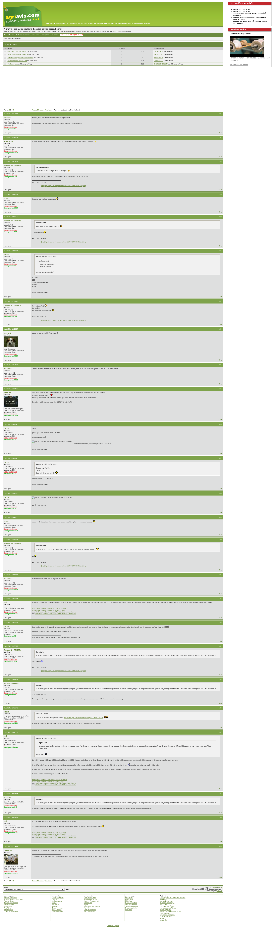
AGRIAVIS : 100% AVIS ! (242, 9)
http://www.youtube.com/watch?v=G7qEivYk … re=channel (55, 612)
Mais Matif (128, 901)
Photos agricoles (165, 910)
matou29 (7, 798)
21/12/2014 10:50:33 (11, 250)
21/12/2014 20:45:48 (11, 817)
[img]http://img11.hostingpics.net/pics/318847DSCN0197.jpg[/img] (63, 186)
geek (220, 887)
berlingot (7, 118)
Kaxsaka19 (8, 142)
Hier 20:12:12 (158, 51)
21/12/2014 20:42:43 (11, 793)
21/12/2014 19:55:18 (11, 679)
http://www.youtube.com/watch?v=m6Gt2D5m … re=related (55, 613)
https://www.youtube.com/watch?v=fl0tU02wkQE (49, 610)
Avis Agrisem (8, 910)
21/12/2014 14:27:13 (11, 493)
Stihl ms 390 (88, 903)
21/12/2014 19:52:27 (11, 646)
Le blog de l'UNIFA (166, 916)
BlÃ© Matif (128, 897)
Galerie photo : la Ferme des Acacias (172, 897)
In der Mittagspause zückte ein (18, 54)
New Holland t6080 (90, 899)
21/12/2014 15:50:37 (11, 539)
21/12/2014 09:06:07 (11, 161)
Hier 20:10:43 (158, 54)
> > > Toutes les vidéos (239, 65)
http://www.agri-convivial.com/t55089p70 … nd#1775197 (83, 717)
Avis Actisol (8, 906)
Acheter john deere (10, 897)
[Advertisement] (113, 87)
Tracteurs (48, 110)
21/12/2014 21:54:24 (11, 846)
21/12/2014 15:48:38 (11, 517)
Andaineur (55, 906)
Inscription (45, 35)
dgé (5, 603)
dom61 (6, 198)
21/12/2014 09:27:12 (11, 194)
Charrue (54, 899)
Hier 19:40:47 (158, 61)
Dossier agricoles (131, 908)
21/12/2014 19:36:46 (11, 574)
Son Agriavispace (10, 127)
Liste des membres (23, 35)
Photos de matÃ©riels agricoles (170, 911)
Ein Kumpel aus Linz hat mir (17, 51)
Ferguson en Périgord (167, 906)
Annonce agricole (131, 904)
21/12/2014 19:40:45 (11, 598)
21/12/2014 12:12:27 (11, 329)
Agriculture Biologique (167, 915)
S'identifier (54, 35)
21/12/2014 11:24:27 (11, 301)
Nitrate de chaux (57, 908)
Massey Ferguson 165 (91, 901)
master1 (7, 333)
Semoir (54, 903)
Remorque (55, 904)
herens (7, 626)
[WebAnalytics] (137, 929)
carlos (6, 255)
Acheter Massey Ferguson (13, 899)
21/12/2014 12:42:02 (11, 388)
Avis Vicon (7, 908)
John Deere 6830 (90, 910)
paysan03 (8, 850)
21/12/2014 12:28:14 (11, 365)
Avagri (162, 918)
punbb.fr (219, 891)
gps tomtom (164, 904)
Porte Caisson (56, 910)
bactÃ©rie (163, 899)
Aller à (6, 887)
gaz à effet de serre (166, 901)
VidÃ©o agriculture (131, 906)
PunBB (214, 887)
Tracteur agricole (57, 897)
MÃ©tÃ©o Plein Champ (92, 906)
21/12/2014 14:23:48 (11, 458)
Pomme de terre (57, 911)
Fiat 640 (86, 908)
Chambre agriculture (11, 911)
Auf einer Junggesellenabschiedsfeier (20, 57)
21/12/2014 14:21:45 (11, 424)
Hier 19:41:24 (158, 57)
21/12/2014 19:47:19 (11, 622)
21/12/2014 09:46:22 (11, 217)
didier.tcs (7, 393)
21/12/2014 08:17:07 (11, 137)
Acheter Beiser (9, 901)
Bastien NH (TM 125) (12, 166)
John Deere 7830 (90, 897)
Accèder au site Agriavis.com (72, 35)
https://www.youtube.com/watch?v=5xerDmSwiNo (49, 608)
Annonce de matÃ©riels (168, 908)
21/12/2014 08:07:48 (11, 113)
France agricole (89, 911)
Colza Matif (129, 899)
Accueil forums (9, 35)
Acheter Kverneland (11, 903)
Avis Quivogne (9, 904)
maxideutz (8, 369)
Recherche (36, 35)
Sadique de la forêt (11, 684)
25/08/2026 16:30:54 (161, 64)
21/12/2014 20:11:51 (11, 732)
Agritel (86, 904)
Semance (128, 910)
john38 (6, 712)
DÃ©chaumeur (57, 901)
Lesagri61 (163, 920)
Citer (220, 133)
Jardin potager (165, 913)
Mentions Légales (113, 926)
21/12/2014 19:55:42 (11, 708)
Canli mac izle (12, 64)
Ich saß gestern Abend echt (17, 61)
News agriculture (131, 903)
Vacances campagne (167, 903)
